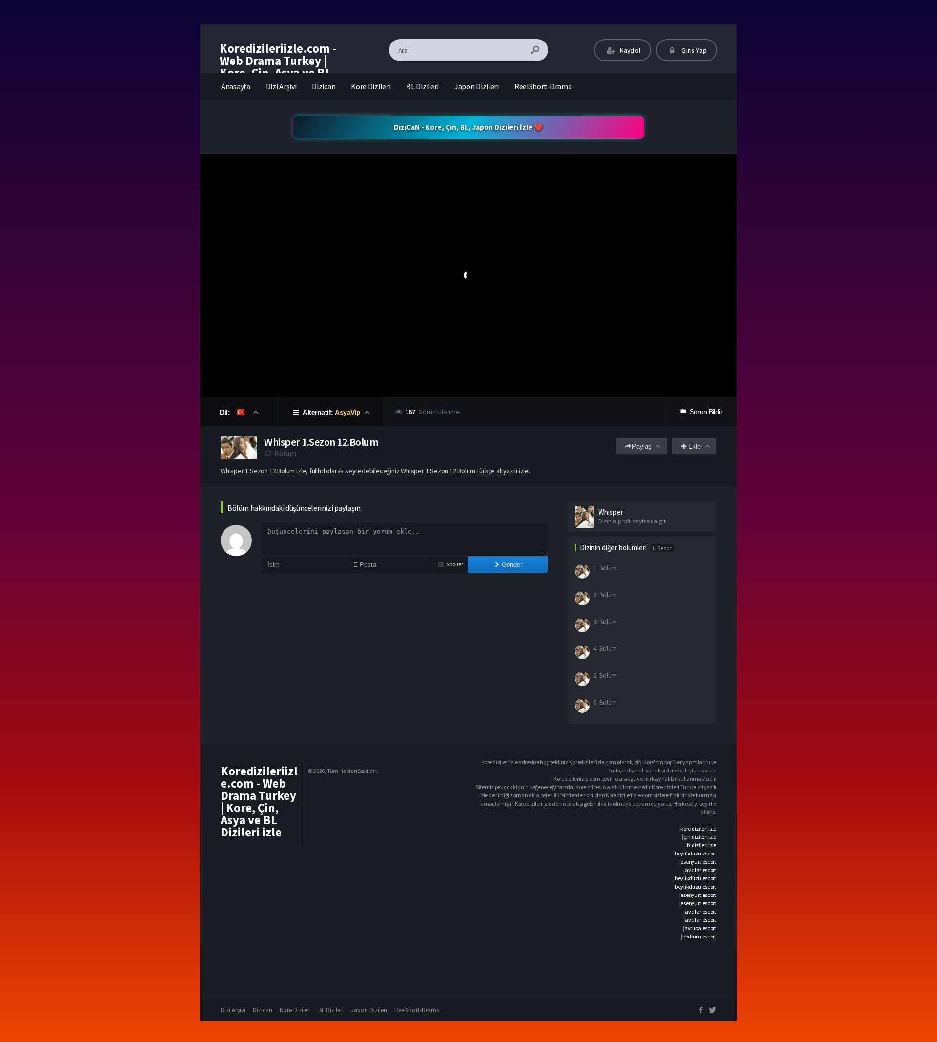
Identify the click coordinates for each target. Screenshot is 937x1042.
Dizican (323, 86)
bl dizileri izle (701, 845)
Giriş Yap (693, 50)
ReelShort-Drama (543, 86)
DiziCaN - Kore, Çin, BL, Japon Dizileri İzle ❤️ (468, 127)
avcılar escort (700, 870)
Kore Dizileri (370, 86)
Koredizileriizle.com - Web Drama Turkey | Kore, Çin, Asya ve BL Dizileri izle (278, 67)
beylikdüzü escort (695, 853)
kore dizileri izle (698, 828)
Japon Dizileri (476, 86)
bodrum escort (699, 936)
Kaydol (629, 50)
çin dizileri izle (699, 836)
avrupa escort (700, 928)
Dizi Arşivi (281, 86)
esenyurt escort (698, 861)
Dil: (226, 412)
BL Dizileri (422, 86)
